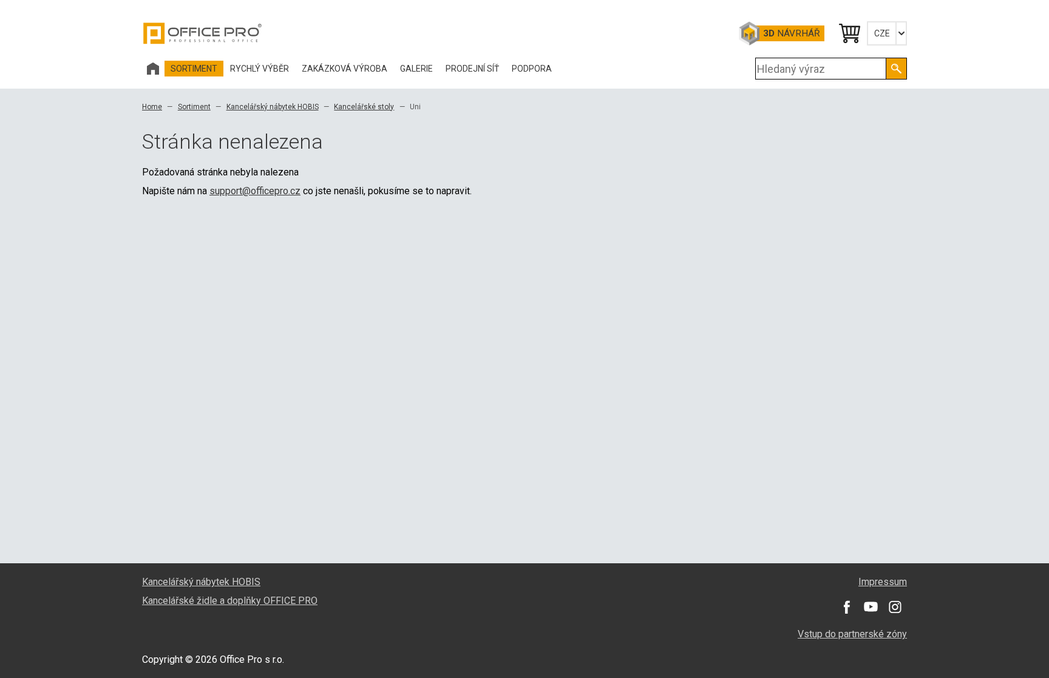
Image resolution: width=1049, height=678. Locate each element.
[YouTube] (870, 607)
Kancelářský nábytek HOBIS (272, 107)
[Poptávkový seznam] (849, 33)
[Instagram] (895, 607)
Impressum (882, 582)
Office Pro (202, 33)
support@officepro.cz (254, 191)
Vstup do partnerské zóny (852, 634)
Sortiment (194, 107)
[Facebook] (846, 607)
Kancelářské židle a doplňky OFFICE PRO (229, 600)
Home (152, 107)
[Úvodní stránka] (153, 68)
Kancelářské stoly (364, 107)
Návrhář (791, 33)
